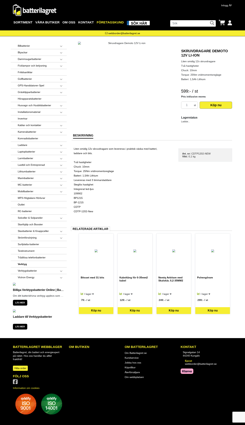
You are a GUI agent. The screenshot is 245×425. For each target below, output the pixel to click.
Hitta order (20, 368)
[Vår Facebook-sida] (16, 383)
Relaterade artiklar (90, 228)
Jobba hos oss (133, 362)
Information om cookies (26, 388)
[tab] (83, 136)
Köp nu (216, 105)
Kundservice (132, 357)
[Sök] (212, 23)
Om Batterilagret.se (136, 353)
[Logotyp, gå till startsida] (34, 9)
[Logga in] (230, 23)
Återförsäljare (132, 372)
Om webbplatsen (134, 377)
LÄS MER (20, 302)
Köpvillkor (130, 367)
